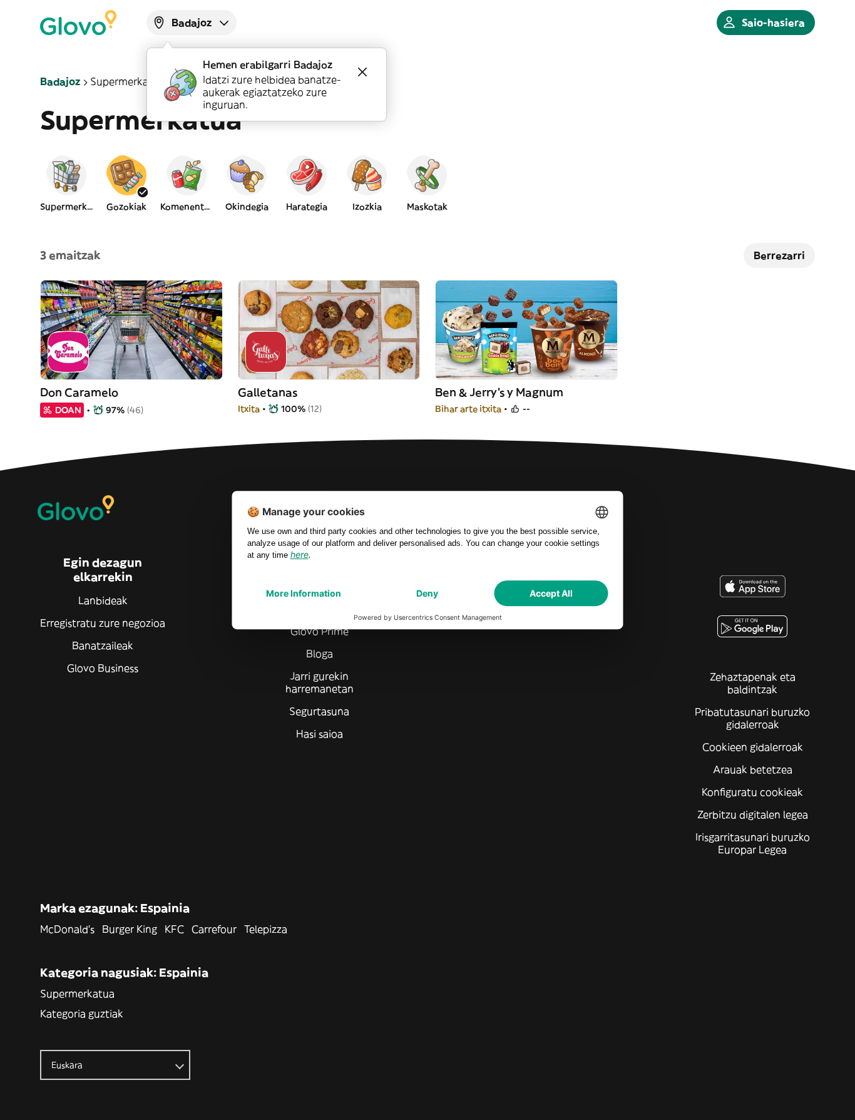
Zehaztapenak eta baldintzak (753, 683)
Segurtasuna (319, 711)
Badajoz (60, 81)
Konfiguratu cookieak (752, 792)
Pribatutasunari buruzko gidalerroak (752, 718)
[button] (66, 183)
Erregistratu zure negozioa (102, 623)
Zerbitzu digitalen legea (752, 814)
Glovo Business (102, 668)
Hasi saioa (319, 733)
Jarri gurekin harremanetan (319, 682)
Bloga (319, 653)
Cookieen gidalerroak (752, 747)
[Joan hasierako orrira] (78, 22)
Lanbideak (103, 600)
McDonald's (67, 929)
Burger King (129, 929)
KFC (174, 929)
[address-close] (362, 72)
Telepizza (265, 929)
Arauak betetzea (752, 769)
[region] (427, 183)
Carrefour (214, 929)
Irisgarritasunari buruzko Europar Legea (752, 843)
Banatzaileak (102, 645)
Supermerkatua (77, 993)
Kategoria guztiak (81, 1013)
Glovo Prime (319, 631)
